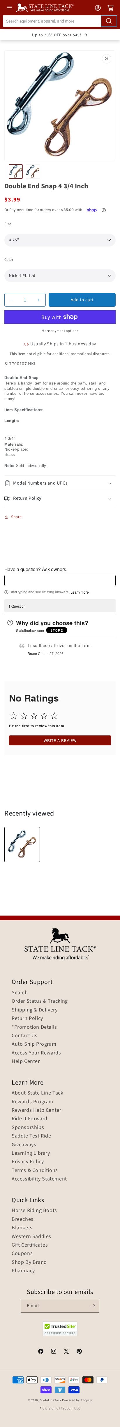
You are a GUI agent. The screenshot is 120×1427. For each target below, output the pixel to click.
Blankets (22, 1227)
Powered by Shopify (77, 1400)
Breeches (22, 1219)
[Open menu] (9, 8)
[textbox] (60, 580)
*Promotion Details (34, 1027)
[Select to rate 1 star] (13, 716)
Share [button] (16, 517)
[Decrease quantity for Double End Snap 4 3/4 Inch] (11, 299)
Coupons (22, 1253)
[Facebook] (40, 1352)
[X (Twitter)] (66, 1352)
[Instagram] (53, 1352)
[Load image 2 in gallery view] (33, 171)
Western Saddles (31, 1236)
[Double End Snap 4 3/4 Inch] (22, 844)
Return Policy (27, 1018)
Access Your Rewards (36, 1053)
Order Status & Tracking (40, 1001)
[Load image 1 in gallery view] (16, 171)
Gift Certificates (30, 1245)
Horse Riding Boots (34, 1210)
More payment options (60, 330)
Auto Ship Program (34, 1044)
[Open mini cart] (110, 8)
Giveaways (24, 1144)
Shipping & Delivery (34, 1010)
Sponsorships (28, 1127)
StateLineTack (50, 1400)
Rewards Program (32, 1101)
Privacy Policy (28, 1161)
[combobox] (60, 21)
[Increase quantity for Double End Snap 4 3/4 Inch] (38, 299)
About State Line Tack (37, 1093)
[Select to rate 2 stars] (23, 716)
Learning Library (31, 1153)
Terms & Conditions (35, 1170)
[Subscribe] (92, 1306)
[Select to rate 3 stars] (33, 716)
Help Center (26, 1061)
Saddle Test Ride (31, 1136)
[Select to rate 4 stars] (44, 716)
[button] (60, 483)
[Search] (109, 21)
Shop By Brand (29, 1262)
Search (20, 992)
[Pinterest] (79, 1352)
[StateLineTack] (44, 8)
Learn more (79, 592)
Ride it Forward (29, 1118)
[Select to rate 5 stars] (54, 716)
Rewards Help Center (36, 1110)
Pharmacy (23, 1270)
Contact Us (25, 1035)
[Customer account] (97, 8)
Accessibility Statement (39, 1179)
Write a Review (60, 740)
